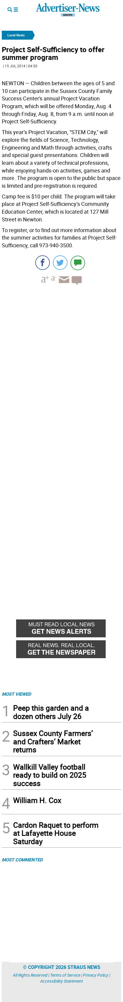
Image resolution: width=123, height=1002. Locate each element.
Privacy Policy (95, 975)
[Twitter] (60, 262)
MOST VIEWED (16, 694)
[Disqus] (61, 371)
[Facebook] (42, 262)
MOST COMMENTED (22, 860)
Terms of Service (65, 975)
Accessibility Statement (61, 981)
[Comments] (77, 262)
